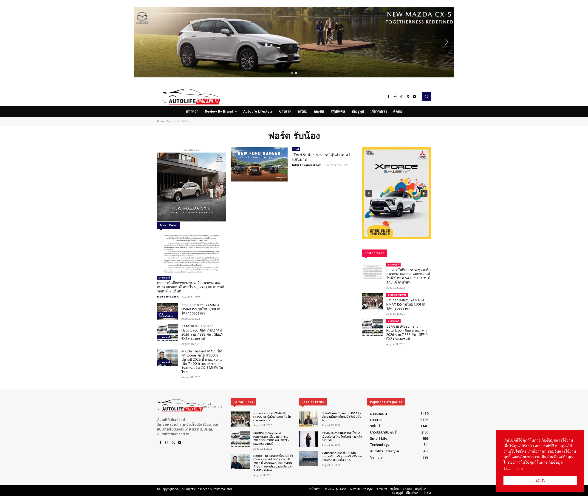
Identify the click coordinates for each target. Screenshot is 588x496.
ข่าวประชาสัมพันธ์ (165, 315)
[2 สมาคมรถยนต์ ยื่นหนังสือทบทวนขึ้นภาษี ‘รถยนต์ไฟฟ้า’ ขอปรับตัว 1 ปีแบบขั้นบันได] (308, 459)
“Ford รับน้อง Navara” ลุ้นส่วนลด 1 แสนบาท (321, 157)
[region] (294, 42)
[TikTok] (401, 97)
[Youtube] (414, 97)
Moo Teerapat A (168, 296)
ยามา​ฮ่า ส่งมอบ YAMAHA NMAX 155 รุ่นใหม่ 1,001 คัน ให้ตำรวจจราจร (201, 309)
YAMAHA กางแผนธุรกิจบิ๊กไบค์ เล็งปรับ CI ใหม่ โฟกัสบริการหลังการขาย (342, 436)
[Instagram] (395, 97)
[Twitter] (408, 97)
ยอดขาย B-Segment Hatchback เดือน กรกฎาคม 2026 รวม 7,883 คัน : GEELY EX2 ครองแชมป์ (202, 332)
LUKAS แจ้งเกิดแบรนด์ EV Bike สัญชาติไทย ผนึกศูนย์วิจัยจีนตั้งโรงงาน (342, 416)
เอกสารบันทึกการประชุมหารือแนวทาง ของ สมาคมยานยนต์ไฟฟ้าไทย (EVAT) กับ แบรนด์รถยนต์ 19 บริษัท (190, 287)
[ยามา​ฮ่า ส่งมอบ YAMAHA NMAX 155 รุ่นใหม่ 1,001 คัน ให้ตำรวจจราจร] (167, 311)
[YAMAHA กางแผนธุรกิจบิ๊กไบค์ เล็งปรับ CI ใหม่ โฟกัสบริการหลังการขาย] (308, 439)
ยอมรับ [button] (540, 480)
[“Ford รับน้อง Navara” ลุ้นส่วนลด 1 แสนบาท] (259, 164)
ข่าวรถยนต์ (164, 277)
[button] (294, 42)
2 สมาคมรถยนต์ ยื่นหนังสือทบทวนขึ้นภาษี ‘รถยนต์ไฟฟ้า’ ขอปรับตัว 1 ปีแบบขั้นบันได (342, 456)
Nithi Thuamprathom (306, 165)
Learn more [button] (513, 468)
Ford (296, 149)
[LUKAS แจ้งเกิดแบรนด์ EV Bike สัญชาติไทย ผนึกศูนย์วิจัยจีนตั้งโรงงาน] (308, 419)
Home (160, 121)
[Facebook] (388, 97)
